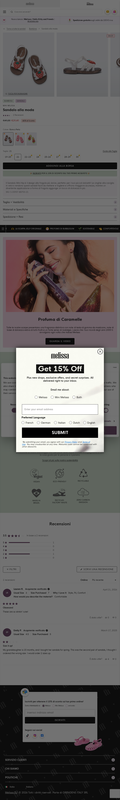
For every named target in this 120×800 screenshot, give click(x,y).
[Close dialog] (100, 351)
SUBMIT (60, 432)
